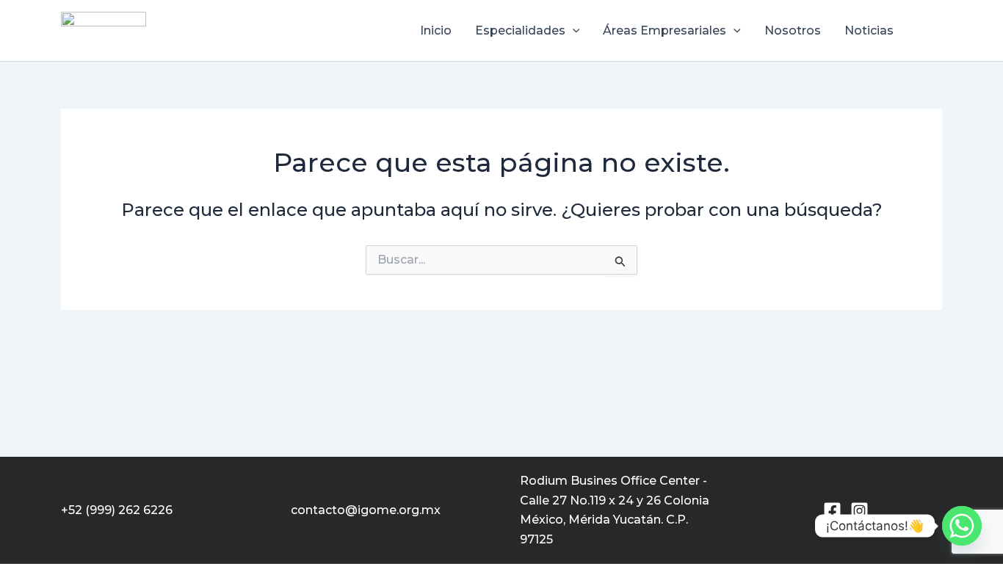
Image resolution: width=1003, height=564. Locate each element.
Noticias (869, 30)
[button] (572, 30)
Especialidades (520, 30)
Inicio (436, 30)
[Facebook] (832, 511)
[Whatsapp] (962, 526)
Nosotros (792, 30)
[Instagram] (859, 511)
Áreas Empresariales (664, 30)
